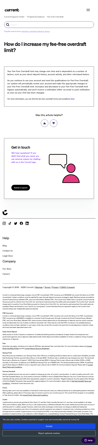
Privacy (55, 287)
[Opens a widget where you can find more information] (88, 440)
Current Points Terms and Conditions (35, 395)
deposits (25, 31)
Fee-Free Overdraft (55, 17)
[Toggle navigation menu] (88, 10)
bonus (47, 31)
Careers (6, 274)
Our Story (7, 268)
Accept (49, 426)
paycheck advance (36, 31)
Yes (44, 123)
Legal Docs (8, 255)
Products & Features (36, 17)
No (53, 123)
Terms (47, 287)
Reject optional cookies (49, 433)
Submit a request (20, 188)
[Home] (12, 10)
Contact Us (8, 250)
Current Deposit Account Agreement (37, 348)
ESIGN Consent (67, 287)
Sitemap (39, 287)
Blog (5, 245)
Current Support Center (14, 17)
